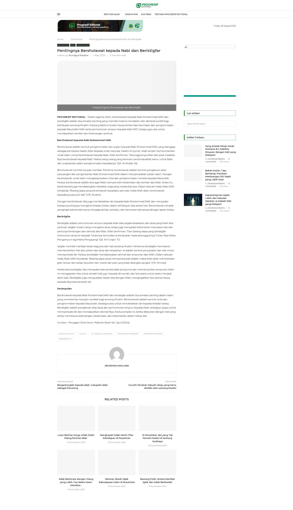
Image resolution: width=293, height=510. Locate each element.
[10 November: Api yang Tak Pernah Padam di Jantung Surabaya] (157, 418)
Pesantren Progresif (128, 334)
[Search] (234, 14)
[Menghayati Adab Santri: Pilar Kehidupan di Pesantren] (117, 418)
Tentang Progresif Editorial (171, 14)
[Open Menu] (58, 14)
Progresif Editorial (153, 334)
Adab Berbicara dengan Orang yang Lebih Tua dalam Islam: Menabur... (76, 482)
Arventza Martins (216, 159)
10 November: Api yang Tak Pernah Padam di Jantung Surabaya (157, 438)
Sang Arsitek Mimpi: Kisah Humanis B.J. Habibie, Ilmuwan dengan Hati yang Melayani (220, 151)
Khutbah (146, 14)
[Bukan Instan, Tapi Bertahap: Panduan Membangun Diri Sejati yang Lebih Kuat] (193, 175)
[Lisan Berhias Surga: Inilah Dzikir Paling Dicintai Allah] (76, 418)
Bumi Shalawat (66, 334)
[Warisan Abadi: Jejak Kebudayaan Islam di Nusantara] (117, 462)
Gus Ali (83, 334)
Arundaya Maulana (78, 55)
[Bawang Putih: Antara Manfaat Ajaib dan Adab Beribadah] (157, 462)
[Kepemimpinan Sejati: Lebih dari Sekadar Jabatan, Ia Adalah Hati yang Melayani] (193, 200)
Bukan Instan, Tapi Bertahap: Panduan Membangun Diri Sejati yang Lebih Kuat (218, 175)
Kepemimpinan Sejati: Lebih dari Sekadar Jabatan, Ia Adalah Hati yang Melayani (218, 199)
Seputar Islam (112, 14)
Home (60, 39)
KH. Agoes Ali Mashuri (101, 334)
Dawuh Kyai (131, 14)
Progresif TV (65, 339)
